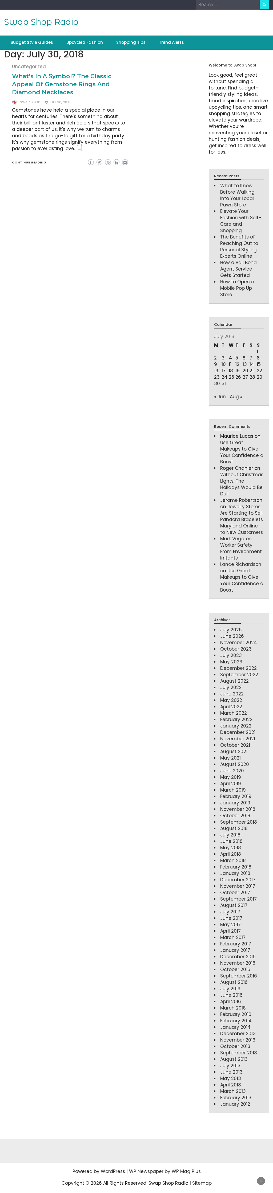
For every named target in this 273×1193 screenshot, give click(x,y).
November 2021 (237, 739)
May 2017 (230, 924)
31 (224, 383)
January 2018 (235, 873)
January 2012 (235, 1104)
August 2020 (234, 764)
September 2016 (238, 976)
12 (237, 364)
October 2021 (235, 745)
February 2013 (235, 1097)
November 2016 (237, 963)
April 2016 (230, 1001)
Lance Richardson (240, 564)
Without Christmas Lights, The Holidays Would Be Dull (241, 484)
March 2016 (233, 1008)
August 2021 (233, 751)
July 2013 (230, 1065)
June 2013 (231, 1072)
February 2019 (235, 796)
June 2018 (231, 841)
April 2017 (230, 931)
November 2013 (237, 1040)
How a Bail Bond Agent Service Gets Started (238, 269)
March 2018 (233, 860)
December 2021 (237, 732)
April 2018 (230, 854)
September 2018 (238, 822)
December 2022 (238, 668)
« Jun (220, 396)
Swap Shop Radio (41, 22)
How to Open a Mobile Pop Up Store (237, 288)
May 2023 (231, 662)
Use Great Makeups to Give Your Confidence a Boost (241, 452)
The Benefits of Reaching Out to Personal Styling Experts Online (239, 246)
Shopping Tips (131, 42)
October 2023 (236, 649)
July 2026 (231, 630)
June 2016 (231, 995)
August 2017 (233, 905)
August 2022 (234, 681)
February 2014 (236, 1021)
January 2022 (235, 726)
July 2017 (230, 912)
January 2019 (235, 803)
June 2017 (231, 918)
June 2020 (232, 771)
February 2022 (236, 719)
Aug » (236, 396)
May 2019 (230, 777)
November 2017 (237, 886)
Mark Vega (232, 538)
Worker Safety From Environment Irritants (241, 551)
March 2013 (233, 1091)
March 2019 (233, 790)
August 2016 (234, 982)
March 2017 (233, 937)
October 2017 (235, 892)
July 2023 (231, 655)
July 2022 (231, 687)
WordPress (113, 1171)
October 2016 (235, 969)
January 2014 (235, 1027)
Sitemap (202, 1183)
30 (217, 383)
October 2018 (235, 815)
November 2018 (237, 809)
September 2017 (238, 899)
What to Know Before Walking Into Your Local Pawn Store (237, 195)
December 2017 (237, 880)
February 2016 (235, 1014)
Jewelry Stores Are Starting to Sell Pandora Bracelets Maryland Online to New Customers (241, 519)
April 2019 (230, 783)
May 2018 (230, 847)
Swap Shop (30, 102)
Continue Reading (29, 162)
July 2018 (230, 835)
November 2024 (238, 642)
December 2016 (238, 956)
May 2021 (230, 758)
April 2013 (230, 1085)
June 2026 (232, 636)
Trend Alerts (171, 42)
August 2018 (234, 828)
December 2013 (238, 1033)
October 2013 (235, 1046)
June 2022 (232, 694)
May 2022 (231, 700)
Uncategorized (29, 66)
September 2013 (238, 1053)
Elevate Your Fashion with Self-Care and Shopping (240, 221)
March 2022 (233, 713)
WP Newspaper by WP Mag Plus (165, 1171)
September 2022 (239, 674)
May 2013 (230, 1078)
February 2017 (235, 944)
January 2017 (235, 950)
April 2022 (231, 706)
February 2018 (235, 867)
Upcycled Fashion (84, 42)
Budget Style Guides (32, 42)
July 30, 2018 (59, 102)
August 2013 (234, 1059)
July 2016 (230, 988)
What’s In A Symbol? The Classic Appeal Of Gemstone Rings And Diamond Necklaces (61, 84)
